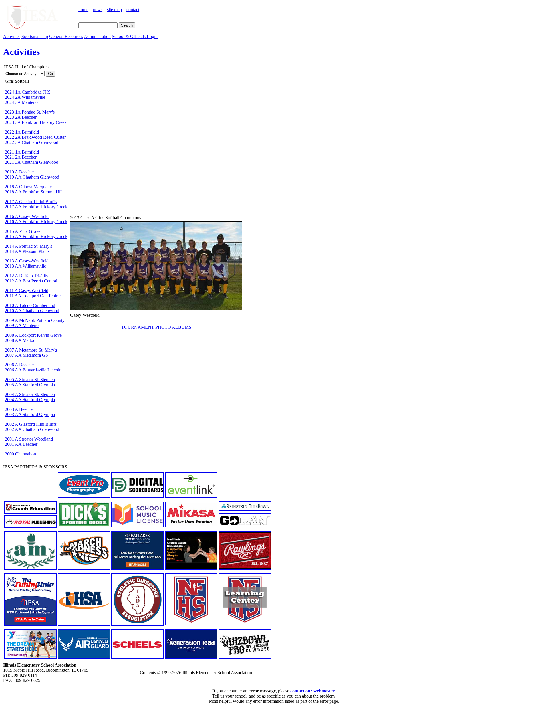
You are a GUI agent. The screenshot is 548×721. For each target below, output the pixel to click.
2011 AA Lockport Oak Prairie (33, 295)
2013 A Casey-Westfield (27, 260)
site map (114, 9)
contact (132, 9)
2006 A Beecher (19, 364)
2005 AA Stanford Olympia (30, 384)
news (97, 9)
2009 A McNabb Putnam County (35, 320)
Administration (97, 36)
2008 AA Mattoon (21, 340)
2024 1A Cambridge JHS (28, 92)
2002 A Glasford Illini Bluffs (31, 424)
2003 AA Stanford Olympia (30, 414)
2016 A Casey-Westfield (27, 216)
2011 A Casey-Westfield (26, 290)
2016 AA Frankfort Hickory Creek (36, 221)
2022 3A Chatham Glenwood (31, 142)
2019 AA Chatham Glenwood (32, 177)
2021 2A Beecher (21, 157)
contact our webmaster (312, 690)
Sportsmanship (34, 36)
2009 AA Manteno (22, 325)
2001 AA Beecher (21, 444)
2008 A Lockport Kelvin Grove (33, 335)
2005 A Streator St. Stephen (30, 379)
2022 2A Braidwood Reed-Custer (35, 137)
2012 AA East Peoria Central (31, 280)
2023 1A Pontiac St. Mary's (30, 112)
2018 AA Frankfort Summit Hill (34, 191)
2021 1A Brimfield (22, 152)
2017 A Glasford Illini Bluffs (31, 201)
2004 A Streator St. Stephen (30, 394)
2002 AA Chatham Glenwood (32, 429)
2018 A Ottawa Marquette (28, 186)
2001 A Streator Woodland (29, 439)
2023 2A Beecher (21, 117)
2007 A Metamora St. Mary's (31, 350)
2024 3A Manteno (21, 102)
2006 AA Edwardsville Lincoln (33, 369)
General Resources (66, 36)
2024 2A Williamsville (25, 97)
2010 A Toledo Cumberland (30, 305)
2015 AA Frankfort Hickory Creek (36, 236)
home (83, 9)
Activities (11, 36)
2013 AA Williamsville (25, 266)
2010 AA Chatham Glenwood (32, 310)
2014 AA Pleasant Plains (27, 251)
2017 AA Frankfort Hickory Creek (36, 206)
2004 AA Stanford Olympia (30, 399)
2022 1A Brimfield (22, 132)
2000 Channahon (20, 453)
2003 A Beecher (19, 409)
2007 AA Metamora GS (26, 355)
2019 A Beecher (19, 171)
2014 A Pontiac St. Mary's (28, 246)
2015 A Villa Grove (22, 231)
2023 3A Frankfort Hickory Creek (36, 122)
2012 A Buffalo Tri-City (26, 275)
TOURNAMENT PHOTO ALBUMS (156, 327)
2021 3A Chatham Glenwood (31, 162)
